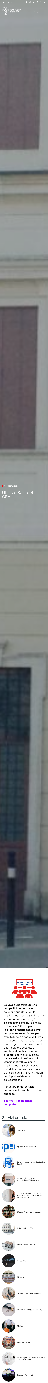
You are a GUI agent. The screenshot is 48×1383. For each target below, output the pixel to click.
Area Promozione (11, 486)
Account (11, 2)
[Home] (12, 10)
